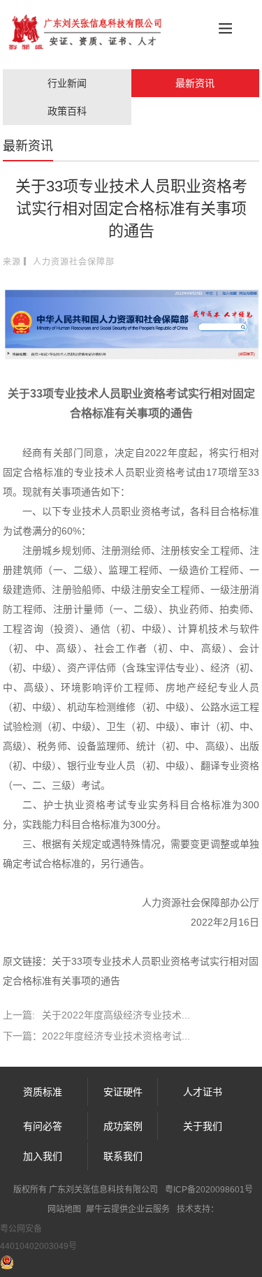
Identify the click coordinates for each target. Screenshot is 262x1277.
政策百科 (67, 111)
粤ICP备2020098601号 (209, 1190)
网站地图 (64, 1209)
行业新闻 (67, 83)
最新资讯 (194, 83)
